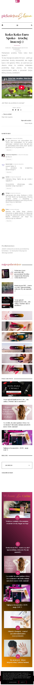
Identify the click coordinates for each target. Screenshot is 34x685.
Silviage (8, 193)
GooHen (8, 176)
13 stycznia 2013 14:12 (15, 193)
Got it (23, 682)
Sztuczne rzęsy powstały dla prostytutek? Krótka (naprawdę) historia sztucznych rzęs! (22, 274)
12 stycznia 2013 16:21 (18, 164)
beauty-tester (9, 164)
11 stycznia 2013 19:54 (23, 154)
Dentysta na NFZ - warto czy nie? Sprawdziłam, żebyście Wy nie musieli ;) (23, 288)
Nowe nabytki (28, 123)
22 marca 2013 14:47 (14, 209)
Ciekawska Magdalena (11, 154)
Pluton (7, 209)
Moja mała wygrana (7, 117)
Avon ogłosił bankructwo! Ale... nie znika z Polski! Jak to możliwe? (23, 302)
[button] (17, 25)
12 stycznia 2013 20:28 (15, 176)
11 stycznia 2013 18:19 (17, 138)
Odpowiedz (9, 149)
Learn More (13, 682)
